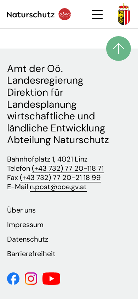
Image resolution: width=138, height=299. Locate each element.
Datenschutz (27, 239)
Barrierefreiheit (31, 253)
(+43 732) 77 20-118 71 (68, 168)
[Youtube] (51, 278)
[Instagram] (31, 278)
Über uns (21, 210)
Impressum (25, 224)
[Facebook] (13, 278)
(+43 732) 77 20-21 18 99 (60, 177)
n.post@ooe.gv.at (58, 186)
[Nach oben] (118, 48)
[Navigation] (97, 14)
